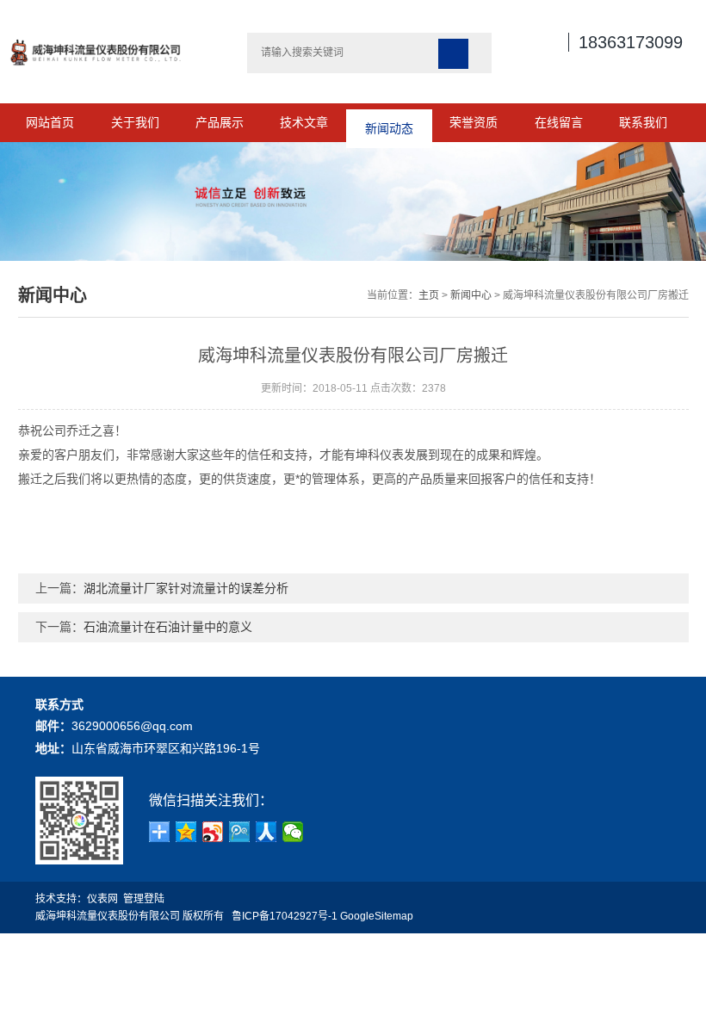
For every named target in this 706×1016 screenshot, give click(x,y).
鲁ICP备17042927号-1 (285, 916)
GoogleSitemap (376, 916)
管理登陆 (143, 899)
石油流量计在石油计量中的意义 (168, 627)
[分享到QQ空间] (186, 831)
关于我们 (135, 122)
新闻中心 (471, 295)
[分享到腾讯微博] (240, 831)
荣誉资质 (473, 122)
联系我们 (643, 122)
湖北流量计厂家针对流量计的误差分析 (186, 588)
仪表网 (102, 899)
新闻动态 (389, 122)
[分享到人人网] (266, 831)
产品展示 (219, 122)
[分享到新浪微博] (213, 831)
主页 (428, 295)
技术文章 (304, 122)
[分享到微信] (293, 831)
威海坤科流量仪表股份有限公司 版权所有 (133, 916)
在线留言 (559, 122)
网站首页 (50, 122)
